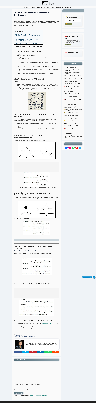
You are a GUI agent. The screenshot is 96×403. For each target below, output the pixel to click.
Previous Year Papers (60, 7)
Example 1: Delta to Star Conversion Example (24, 40)
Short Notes (43, 7)
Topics (27, 7)
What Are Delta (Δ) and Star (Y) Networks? (22, 34)
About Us (68, 401)
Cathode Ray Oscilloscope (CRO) (70, 118)
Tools (48, 7)
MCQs (38, 7)
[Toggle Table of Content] (41, 31)
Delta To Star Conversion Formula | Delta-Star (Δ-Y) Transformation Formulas (28, 36)
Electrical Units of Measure (39, 240)
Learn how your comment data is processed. (39, 395)
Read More (27, 347)
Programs (52, 7)
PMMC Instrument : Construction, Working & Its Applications (25, 336)
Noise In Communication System (70, 81)
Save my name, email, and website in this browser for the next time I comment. (30, 384)
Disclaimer (78, 401)
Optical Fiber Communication (70, 91)
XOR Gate (66, 89)
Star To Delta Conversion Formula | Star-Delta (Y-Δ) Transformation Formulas (28, 38)
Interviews (33, 7)
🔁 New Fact (68, 23)
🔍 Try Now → (68, 44)
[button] (73, 7)
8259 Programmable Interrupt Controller (72, 123)
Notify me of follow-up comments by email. (23, 387)
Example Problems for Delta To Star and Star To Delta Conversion (26, 39)
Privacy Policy (73, 401)
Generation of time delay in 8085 (20, 335)
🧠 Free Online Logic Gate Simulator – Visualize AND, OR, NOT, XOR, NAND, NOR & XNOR (73, 136)
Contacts (64, 401)
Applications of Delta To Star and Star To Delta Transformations (26, 43)
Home (23, 7)
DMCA (82, 401)
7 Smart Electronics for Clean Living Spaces (72, 67)
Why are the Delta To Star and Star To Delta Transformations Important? (27, 35)
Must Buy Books (68, 7)
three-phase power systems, (47, 323)
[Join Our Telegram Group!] (94, 277)
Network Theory (17, 334)
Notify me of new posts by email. (21, 389)
